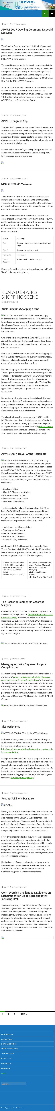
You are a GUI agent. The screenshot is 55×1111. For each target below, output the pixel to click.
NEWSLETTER (6, 1059)
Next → (23, 1014)
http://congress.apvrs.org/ (22, 777)
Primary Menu (52, 13)
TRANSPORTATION (8, 1054)
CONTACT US (6, 1063)
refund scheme (46, 426)
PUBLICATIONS (6, 1039)
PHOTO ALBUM (7, 1034)
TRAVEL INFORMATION (9, 1049)
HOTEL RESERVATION (9, 1044)
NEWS (3, 1073)
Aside (6, 24)
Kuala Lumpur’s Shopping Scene (19, 294)
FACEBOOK (5, 1068)
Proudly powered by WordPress (12, 1108)
